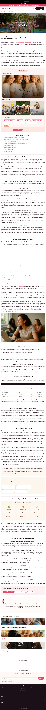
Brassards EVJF (30, 591)
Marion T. (7, 602)
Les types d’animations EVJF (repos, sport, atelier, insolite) (16, 139)
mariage (6, 193)
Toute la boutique (28, 129)
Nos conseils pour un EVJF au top (10, 149)
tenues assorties (19, 286)
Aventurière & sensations (23, 487)
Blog (5, 11)
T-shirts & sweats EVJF (8, 591)
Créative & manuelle (8, 491)
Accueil (2, 11)
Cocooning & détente (9, 487)
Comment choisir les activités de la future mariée (14, 137)
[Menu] (42, 8)
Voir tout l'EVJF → (17, 129)
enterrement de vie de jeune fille (24, 42)
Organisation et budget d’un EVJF (10, 145)
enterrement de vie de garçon (17, 55)
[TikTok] (23, 691)
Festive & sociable (21, 491)
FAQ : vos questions (8, 151)
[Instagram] (21, 691)
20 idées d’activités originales (10, 141)
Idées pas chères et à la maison (10, 147)
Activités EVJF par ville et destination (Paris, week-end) (15, 143)
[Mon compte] (34, 8)
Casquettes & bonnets (20, 591)
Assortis (6, 8)
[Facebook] (25, 691)
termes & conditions (9, 681)
